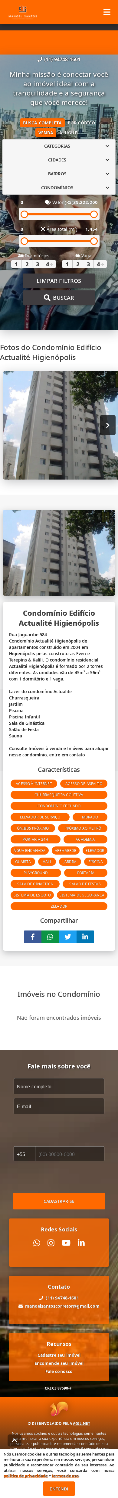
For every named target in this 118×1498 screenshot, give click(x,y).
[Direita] (108, 425)
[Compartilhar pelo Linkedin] (85, 936)
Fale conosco (59, 1371)
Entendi (59, 1489)
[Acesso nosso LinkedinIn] (81, 1243)
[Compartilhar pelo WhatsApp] (50, 936)
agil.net (81, 1423)
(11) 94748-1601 (62, 59)
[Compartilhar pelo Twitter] (68, 936)
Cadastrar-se (59, 1201)
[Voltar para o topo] (14, 1440)
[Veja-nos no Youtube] (66, 1243)
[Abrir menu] (106, 12)
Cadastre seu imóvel (59, 1355)
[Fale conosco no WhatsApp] (36, 1243)
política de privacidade (26, 1475)
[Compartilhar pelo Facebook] (32, 936)
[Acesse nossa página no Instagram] (51, 1243)
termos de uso (65, 1475)
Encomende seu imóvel (59, 1363)
